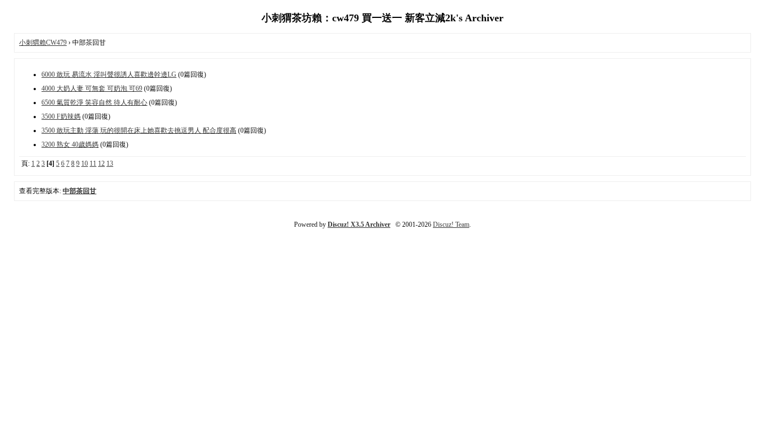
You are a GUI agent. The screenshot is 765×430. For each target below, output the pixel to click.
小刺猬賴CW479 (43, 42)
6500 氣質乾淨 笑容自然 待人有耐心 (94, 102)
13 (109, 163)
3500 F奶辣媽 (61, 116)
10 (84, 163)
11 (93, 163)
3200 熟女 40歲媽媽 (70, 144)
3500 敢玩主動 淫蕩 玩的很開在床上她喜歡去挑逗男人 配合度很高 (138, 130)
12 (101, 163)
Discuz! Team (451, 224)
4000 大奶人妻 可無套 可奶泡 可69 (91, 88)
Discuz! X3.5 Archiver (359, 224)
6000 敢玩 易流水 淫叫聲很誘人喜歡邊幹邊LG (108, 74)
